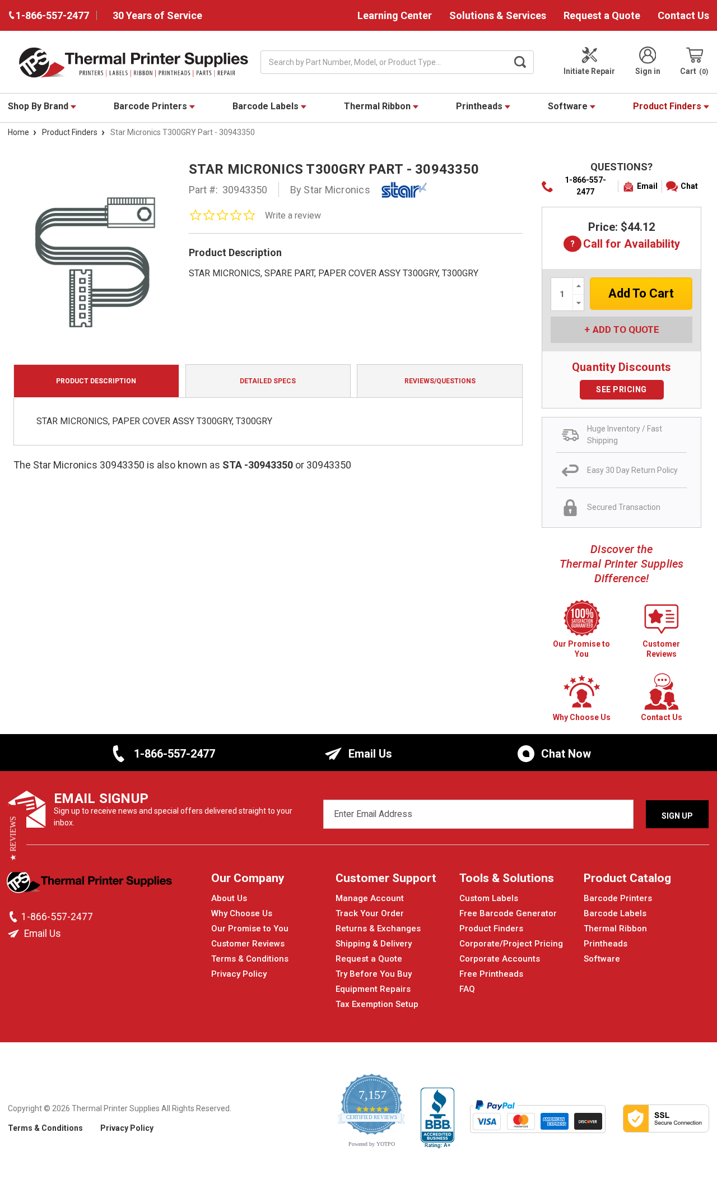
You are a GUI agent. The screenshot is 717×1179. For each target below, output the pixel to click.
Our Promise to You (249, 928)
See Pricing (621, 389)
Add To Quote (626, 329)
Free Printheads (491, 974)
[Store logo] (90, 884)
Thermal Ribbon (378, 106)
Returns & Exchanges (378, 928)
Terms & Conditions (249, 959)
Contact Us (683, 15)
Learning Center (394, 15)
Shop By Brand (39, 106)
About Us (229, 898)
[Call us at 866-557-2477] (14, 916)
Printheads (480, 106)
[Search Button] (520, 62)
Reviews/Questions (440, 381)
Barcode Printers (151, 106)
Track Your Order (370, 913)
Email (647, 186)
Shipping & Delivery (374, 944)
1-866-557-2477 (585, 185)
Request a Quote (602, 15)
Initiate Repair (589, 71)
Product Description (96, 381)
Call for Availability (622, 244)
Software (569, 106)
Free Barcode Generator (508, 913)
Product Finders (668, 106)
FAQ (467, 989)
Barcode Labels (266, 106)
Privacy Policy (239, 974)
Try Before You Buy (374, 974)
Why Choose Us (241, 913)
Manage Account (370, 898)
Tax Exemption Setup (377, 1004)
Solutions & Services (497, 15)
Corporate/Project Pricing (511, 944)
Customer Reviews (248, 944)
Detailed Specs (268, 381)
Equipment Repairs (373, 989)
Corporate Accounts (499, 959)
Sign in (647, 71)
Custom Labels (488, 898)
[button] (13, 838)
